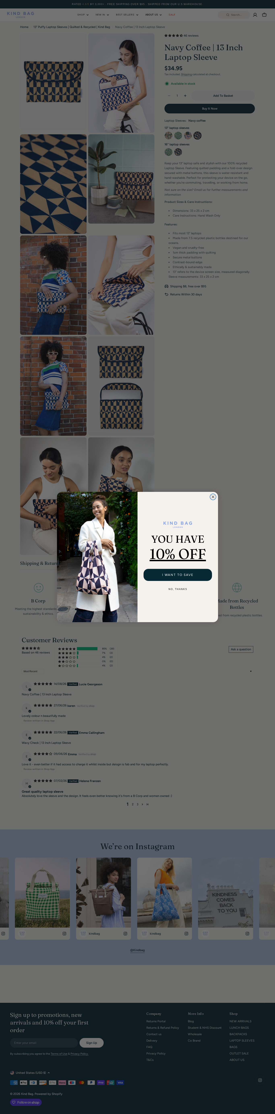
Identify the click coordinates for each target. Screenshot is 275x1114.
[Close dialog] (213, 497)
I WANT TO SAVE (177, 575)
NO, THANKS (178, 589)
